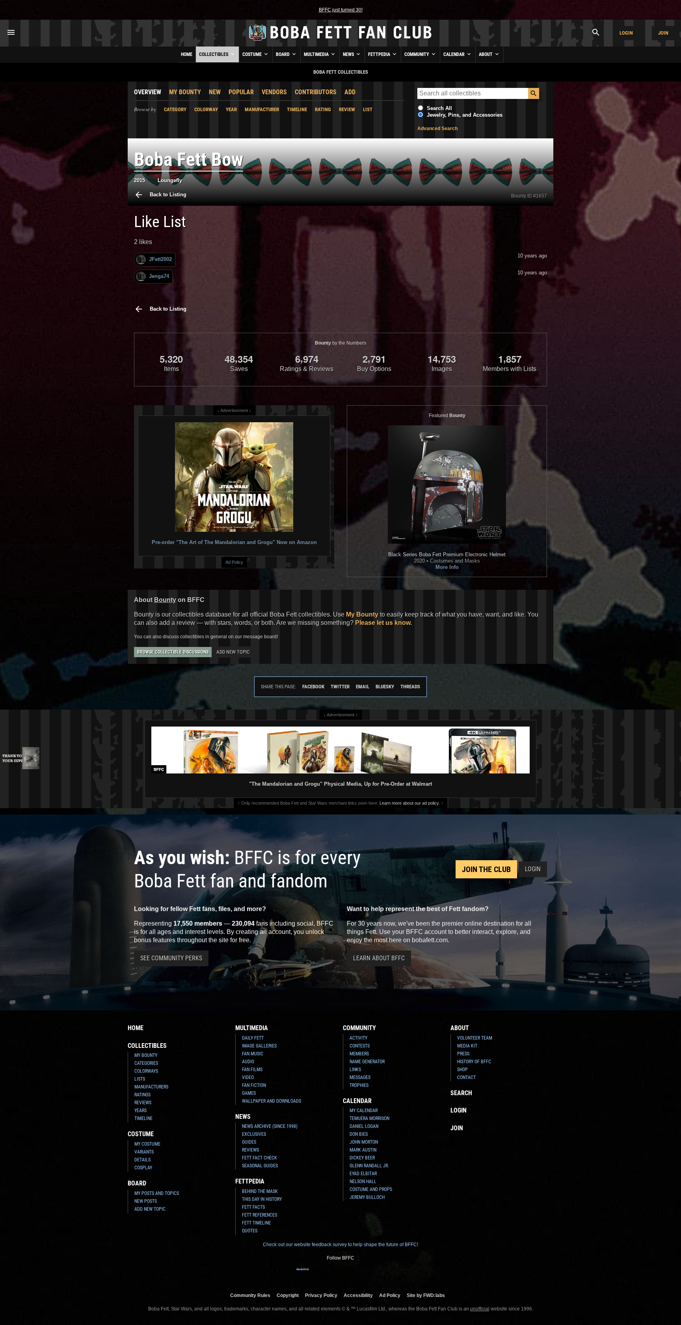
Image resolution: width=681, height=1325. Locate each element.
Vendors (274, 92)
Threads (410, 687)
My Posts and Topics (156, 1193)
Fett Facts (253, 1207)
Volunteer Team (474, 1038)
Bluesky (385, 687)
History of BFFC (474, 1061)
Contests (360, 1046)
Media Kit (467, 1046)
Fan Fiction (254, 1085)
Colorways (146, 1071)
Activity (358, 1038)
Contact (466, 1077)
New (215, 92)
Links (355, 1069)
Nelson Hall (363, 1181)
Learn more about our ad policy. (410, 803)
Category (175, 109)
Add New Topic (232, 652)
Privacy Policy (321, 1295)
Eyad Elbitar (363, 1173)
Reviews (142, 1102)
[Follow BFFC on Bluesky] (378, 1274)
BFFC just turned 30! (341, 10)
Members (359, 1054)
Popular (241, 92)
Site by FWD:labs (426, 1295)
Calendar (454, 54)
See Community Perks (171, 958)
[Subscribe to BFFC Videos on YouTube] (353, 1274)
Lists (139, 1079)
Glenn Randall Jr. (369, 1165)
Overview (147, 92)
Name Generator (367, 1061)
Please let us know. (383, 622)
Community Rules (250, 1295)
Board (283, 54)
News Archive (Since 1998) (270, 1126)
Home (186, 54)
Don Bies (359, 1134)
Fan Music (252, 1054)
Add (349, 92)
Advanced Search (437, 128)
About (486, 54)
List (367, 109)
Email (362, 687)
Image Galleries (259, 1046)
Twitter (340, 687)
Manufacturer (262, 109)
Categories (146, 1063)
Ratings (142, 1095)
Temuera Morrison (369, 1118)
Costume (252, 54)
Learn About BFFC (379, 958)
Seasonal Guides (260, 1165)
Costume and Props (371, 1189)
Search (461, 1093)
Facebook (313, 687)
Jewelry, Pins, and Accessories (464, 115)
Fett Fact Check (259, 1158)
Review (347, 109)
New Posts (145, 1201)
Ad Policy (234, 562)
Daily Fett (253, 1038)
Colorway (206, 109)
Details (142, 1160)
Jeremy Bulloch (367, 1197)
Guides (249, 1142)
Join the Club (486, 869)
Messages (360, 1077)
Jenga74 (159, 276)
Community (417, 54)
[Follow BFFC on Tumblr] (340, 1274)
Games (249, 1093)
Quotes (249, 1231)
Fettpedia (379, 54)
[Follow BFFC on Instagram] (315, 1274)
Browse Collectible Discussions (172, 652)
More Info (447, 567)
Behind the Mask (260, 1191)
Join (663, 33)
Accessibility (358, 1295)
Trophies (359, 1085)
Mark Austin (363, 1150)
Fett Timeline (256, 1223)
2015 (139, 180)
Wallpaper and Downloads (271, 1101)
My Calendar (364, 1110)
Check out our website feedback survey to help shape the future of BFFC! (340, 1244)
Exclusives (254, 1134)
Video (248, 1077)
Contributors (316, 92)
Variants (144, 1152)
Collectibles (214, 54)
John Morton (364, 1142)
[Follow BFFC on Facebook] (302, 1274)
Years (140, 1110)
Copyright (288, 1295)
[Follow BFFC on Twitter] (328, 1274)
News (349, 54)
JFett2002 (160, 259)
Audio (248, 1061)
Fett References (259, 1215)
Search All (439, 108)
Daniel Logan (364, 1126)
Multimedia (317, 54)
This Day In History (262, 1199)
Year (231, 109)
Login (626, 33)
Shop (462, 1069)
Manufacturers (151, 1087)
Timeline (297, 109)
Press (463, 1054)
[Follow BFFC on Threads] (365, 1274)
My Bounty (185, 92)
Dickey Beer (362, 1158)
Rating (323, 109)
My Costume (147, 1144)
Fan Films (252, 1069)
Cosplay (143, 1167)
